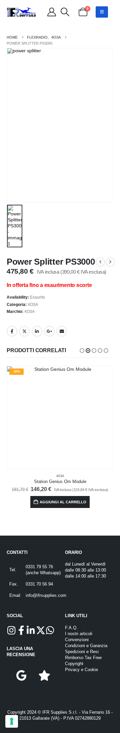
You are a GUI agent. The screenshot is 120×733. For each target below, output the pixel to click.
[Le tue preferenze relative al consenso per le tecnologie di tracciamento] (11, 721)
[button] (65, 12)
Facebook (12, 331)
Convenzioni (77, 639)
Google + (49, 331)
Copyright (74, 663)
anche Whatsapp (43, 573)
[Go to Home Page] (12, 37)
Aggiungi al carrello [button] (63, 502)
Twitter (24, 331)
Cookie (91, 669)
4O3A (33, 304)
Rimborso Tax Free (83, 657)
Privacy (72, 669)
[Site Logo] (21, 12)
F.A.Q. (71, 627)
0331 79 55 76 (39, 567)
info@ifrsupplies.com (46, 595)
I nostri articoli (78, 633)
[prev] (100, 262)
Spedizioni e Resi (82, 651)
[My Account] (51, 12)
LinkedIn (37, 331)
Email (61, 331)
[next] (110, 262)
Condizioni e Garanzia (86, 645)
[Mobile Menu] (102, 12)
